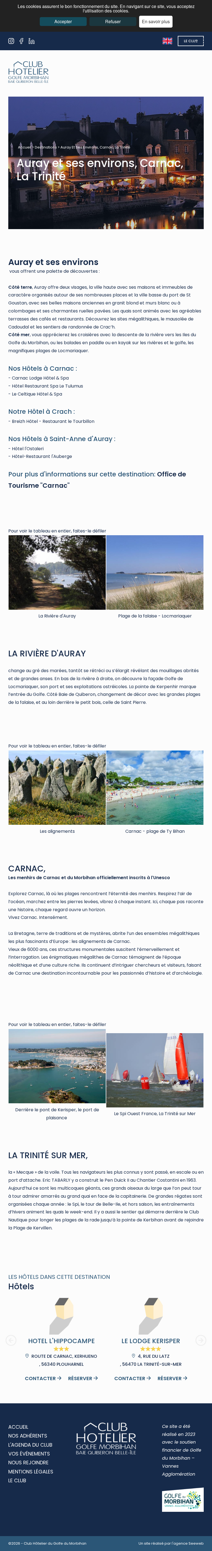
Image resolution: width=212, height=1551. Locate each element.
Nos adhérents (27, 1435)
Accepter (63, 21)
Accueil (25, 147)
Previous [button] (11, 1340)
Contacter (40, 1378)
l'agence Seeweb (188, 1543)
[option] (61, 1340)
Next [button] (200, 1340)
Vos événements (29, 1453)
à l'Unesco (158, 877)
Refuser (113, 21)
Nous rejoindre (28, 1462)
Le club (191, 41)
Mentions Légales (30, 1471)
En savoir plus (156, 21)
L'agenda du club (30, 1444)
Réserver (80, 1378)
